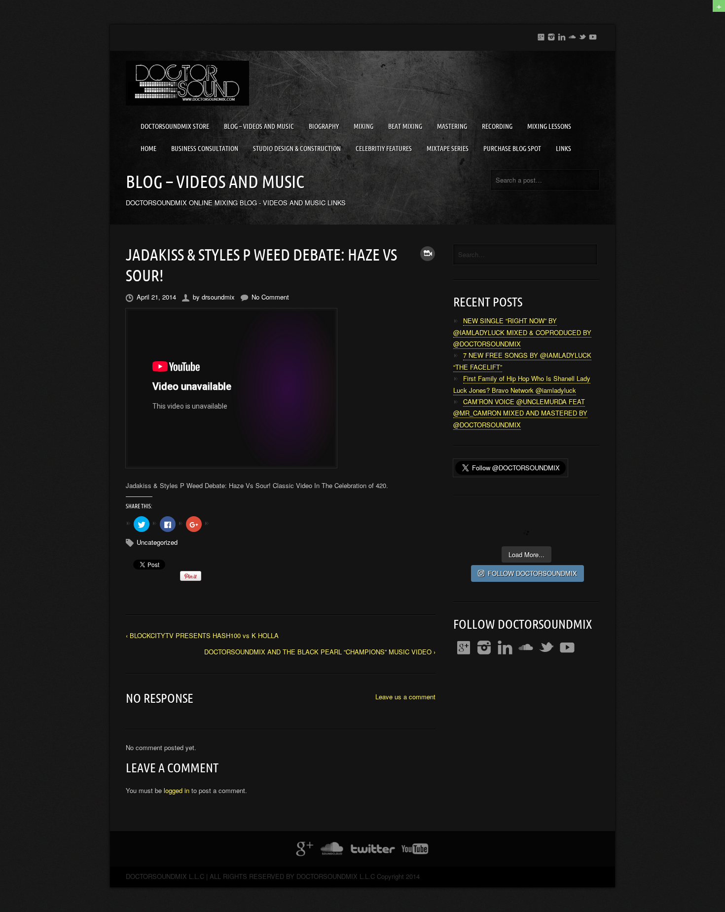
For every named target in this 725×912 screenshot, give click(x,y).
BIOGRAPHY (324, 126)
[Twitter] (582, 35)
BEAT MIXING (405, 126)
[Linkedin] (562, 35)
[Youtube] (593, 35)
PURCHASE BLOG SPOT (512, 148)
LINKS (563, 148)
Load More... (526, 554)
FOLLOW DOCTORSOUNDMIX (532, 573)
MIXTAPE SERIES (448, 148)
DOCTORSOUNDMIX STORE (175, 126)
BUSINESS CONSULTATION (204, 148)
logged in (176, 790)
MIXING (363, 126)
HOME (148, 148)
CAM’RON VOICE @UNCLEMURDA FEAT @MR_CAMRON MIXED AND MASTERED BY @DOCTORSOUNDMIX (520, 413)
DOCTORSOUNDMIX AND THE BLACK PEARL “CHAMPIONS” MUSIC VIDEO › (319, 651)
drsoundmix (218, 297)
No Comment (270, 297)
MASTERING (452, 126)
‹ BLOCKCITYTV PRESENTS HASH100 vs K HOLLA (202, 635)
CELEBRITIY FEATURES (384, 148)
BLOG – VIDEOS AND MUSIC (259, 126)
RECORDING (497, 126)
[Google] (541, 35)
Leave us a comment (405, 696)
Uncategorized (157, 542)
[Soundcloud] (572, 35)
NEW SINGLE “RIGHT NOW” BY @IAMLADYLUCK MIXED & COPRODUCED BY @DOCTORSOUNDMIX (522, 332)
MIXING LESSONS (549, 126)
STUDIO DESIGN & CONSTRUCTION (297, 148)
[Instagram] (551, 35)
